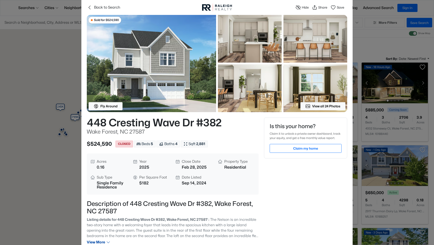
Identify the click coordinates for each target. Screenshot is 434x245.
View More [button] (96, 242)
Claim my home (305, 148)
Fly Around (109, 106)
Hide (305, 7)
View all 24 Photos (326, 106)
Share (322, 7)
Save (340, 7)
